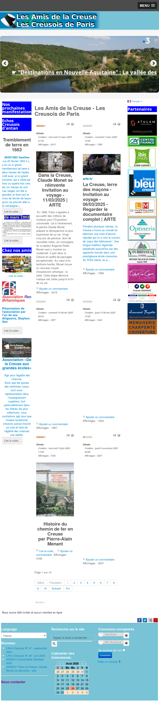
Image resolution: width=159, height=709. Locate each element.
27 (77, 688)
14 (82, 680)
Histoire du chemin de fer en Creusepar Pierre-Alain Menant (55, 533)
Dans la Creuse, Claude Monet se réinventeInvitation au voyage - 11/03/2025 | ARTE (55, 190)
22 (87, 684)
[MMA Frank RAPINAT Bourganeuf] (142, 293)
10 (45, 588)
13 (77, 680)
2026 (76, 663)
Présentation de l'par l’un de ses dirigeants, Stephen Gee (16, 315)
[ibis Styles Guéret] (142, 157)
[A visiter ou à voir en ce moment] (16, 265)
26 (72, 688)
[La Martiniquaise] (142, 207)
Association (16, 364)
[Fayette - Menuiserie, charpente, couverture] (142, 318)
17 (62, 684)
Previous (5, 63)
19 (72, 684)
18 (67, 684)
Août (69, 663)
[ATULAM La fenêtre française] (142, 125)
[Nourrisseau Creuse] (142, 252)
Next (154, 63)
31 (62, 692)
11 (67, 680)
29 (87, 688)
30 (58, 692)
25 (67, 688)
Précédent (55, 583)
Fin (68, 588)
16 (58, 684)
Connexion (105, 655)
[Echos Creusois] (16, 227)
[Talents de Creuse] (142, 273)
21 (82, 684)
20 (77, 684)
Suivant (56, 588)
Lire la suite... (12, 211)
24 (62, 688)
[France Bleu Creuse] (142, 183)
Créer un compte (108, 662)
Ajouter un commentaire (53, 289)
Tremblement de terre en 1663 (17, 144)
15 (87, 680)
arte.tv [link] (88, 178)
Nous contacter (13, 682)
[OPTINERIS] (142, 229)
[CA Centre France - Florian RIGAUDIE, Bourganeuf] (142, 141)
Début (40, 583)
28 (82, 688)
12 (72, 680)
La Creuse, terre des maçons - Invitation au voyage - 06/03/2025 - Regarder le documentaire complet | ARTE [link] (100, 201)
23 (58, 688)
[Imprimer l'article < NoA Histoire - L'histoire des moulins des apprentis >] (118, 299)
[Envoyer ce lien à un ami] (68, 124)
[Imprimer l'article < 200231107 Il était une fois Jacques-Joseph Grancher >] (118, 435)
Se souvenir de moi (110, 650)
